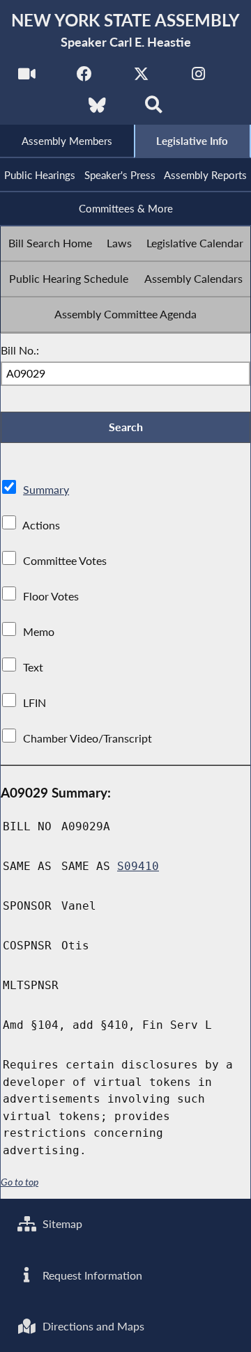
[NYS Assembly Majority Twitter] (141, 77)
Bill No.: (20, 350)
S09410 (138, 866)
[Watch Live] (27, 77)
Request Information (91, 1275)
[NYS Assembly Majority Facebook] (84, 77)
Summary (46, 489)
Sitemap (61, 1223)
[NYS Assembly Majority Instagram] (198, 77)
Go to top (19, 1182)
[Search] (153, 109)
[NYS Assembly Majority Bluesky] (97, 109)
